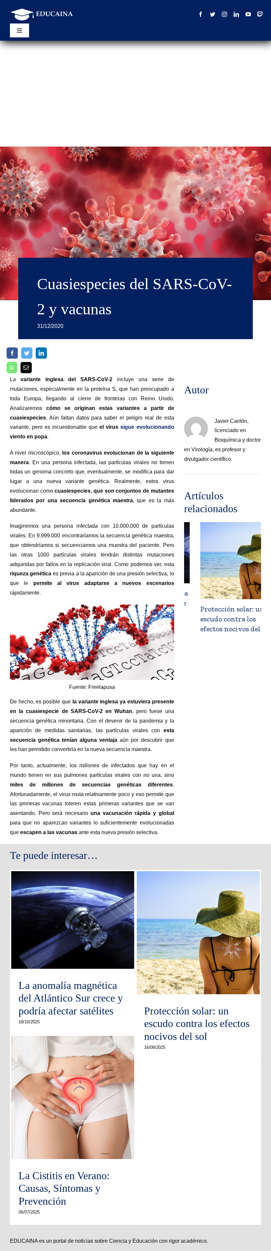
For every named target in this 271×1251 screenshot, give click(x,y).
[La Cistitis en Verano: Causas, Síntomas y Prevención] (72, 1097)
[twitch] (260, 14)
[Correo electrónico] (26, 367)
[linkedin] (236, 14)
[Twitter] (26, 353)
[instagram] (224, 14)
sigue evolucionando (147, 427)
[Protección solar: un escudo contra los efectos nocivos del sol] (198, 932)
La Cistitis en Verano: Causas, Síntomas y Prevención (64, 1188)
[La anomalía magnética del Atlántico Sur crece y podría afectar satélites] (72, 920)
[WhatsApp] (12, 367)
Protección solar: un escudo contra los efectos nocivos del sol (219, 618)
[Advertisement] (135, 90)
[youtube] (248, 14)
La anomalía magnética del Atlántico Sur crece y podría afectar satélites (71, 998)
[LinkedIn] (41, 353)
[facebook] (200, 14)
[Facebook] (12, 353)
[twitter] (212, 14)
